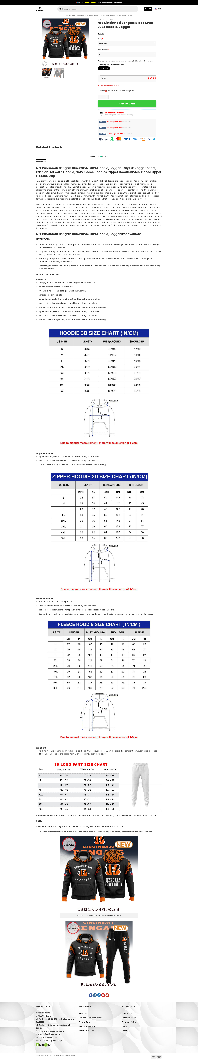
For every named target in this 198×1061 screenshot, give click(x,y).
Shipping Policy (129, 1017)
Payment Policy (129, 1022)
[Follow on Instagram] (95, 995)
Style (100, 39)
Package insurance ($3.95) (112, 64)
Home (68, 16)
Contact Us (121, 16)
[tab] (41, 161)
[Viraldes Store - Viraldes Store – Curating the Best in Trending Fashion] (42, 9)
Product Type (78, 16)
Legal (124, 1030)
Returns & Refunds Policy (90, 1017)
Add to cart (127, 103)
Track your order (107, 16)
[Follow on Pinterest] (103, 995)
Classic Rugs (92, 16)
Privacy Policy (85, 1022)
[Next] (86, 42)
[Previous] (45, 42)
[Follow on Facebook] (91, 995)
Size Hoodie (103, 50)
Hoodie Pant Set (105, 19)
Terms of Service (87, 1026)
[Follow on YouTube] (107, 995)
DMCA (124, 1026)
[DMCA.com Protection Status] (43, 1044)
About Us (83, 1013)
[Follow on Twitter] (99, 995)
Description (41, 162)
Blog (130, 16)
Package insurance (106, 61)
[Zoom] (44, 63)
